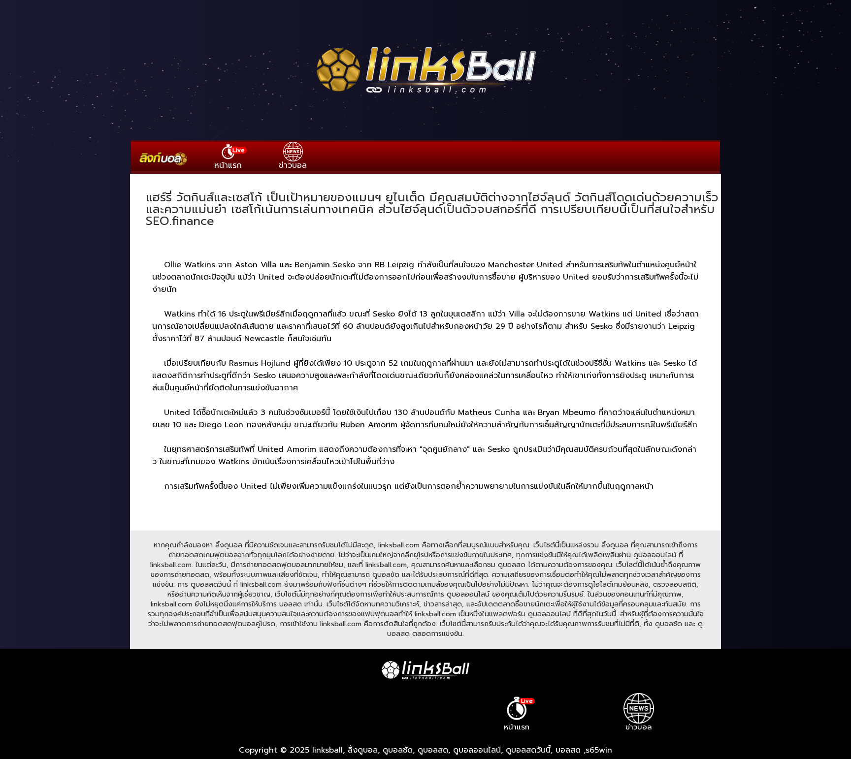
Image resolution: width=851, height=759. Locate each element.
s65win (599, 750)
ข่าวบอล (293, 165)
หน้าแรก (229, 158)
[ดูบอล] (425, 94)
